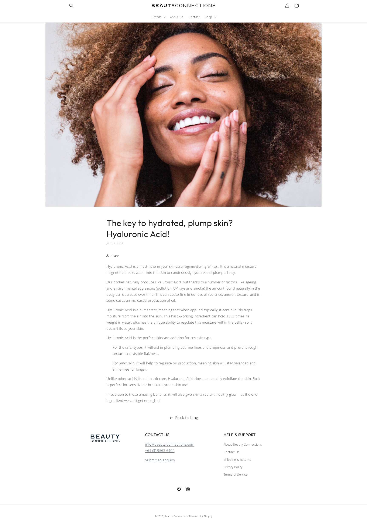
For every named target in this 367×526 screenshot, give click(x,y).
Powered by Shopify (201, 516)
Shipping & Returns (237, 460)
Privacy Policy (233, 467)
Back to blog (186, 417)
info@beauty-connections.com (169, 444)
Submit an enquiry (160, 460)
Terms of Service (236, 474)
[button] (71, 5)
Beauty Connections (176, 516)
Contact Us (232, 452)
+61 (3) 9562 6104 (159, 450)
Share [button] (115, 256)
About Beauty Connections (243, 445)
